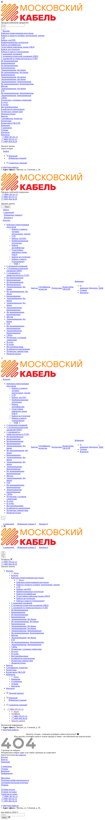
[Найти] (3, 28)
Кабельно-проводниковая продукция (32, 582)
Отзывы (4, 769)
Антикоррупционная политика (14, 782)
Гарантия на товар (9, 794)
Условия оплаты (8, 789)
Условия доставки (9, 792)
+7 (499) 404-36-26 (9, 141)
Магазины (5, 778)
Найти (4, 818)
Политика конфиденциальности (15, 780)
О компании (6, 766)
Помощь (4, 785)
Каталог (14, 575)
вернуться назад (8, 755)
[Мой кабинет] (2, 521)
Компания (15, 679)
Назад (16, 573)
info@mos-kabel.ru (11, 167)
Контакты (5, 771)
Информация (6, 773)
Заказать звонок (18, 721)
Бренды (4, 759)
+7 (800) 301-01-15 (10, 137)
